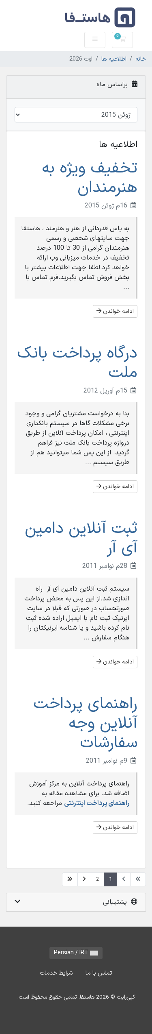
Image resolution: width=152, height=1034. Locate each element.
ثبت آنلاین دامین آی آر (81, 539)
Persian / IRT (72, 953)
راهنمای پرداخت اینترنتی (96, 803)
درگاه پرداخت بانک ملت (77, 363)
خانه (140, 59)
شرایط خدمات (56, 973)
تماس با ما (99, 973)
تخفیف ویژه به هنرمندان (89, 178)
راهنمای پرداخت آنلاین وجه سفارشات (85, 723)
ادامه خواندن (117, 311)
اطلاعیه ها (113, 59)
